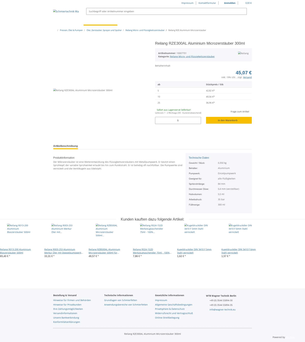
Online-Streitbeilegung (167, 317)
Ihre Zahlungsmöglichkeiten (68, 308)
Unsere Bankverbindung (66, 317)
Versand (247, 77)
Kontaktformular (207, 2)
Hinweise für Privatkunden (67, 304)
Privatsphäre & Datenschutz (170, 308)
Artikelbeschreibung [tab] (65, 146)
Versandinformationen (65, 313)
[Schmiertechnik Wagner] (66, 11)
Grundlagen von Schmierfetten (120, 300)
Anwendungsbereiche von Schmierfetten (126, 304)
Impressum (187, 2)
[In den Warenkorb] (55, 39)
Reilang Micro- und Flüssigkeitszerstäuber (192, 56)
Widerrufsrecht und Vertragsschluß (174, 313)
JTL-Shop (290, 337)
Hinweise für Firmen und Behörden (72, 300)
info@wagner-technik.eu (223, 309)
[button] (228, 3)
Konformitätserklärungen (66, 321)
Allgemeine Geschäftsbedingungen (173, 304)
